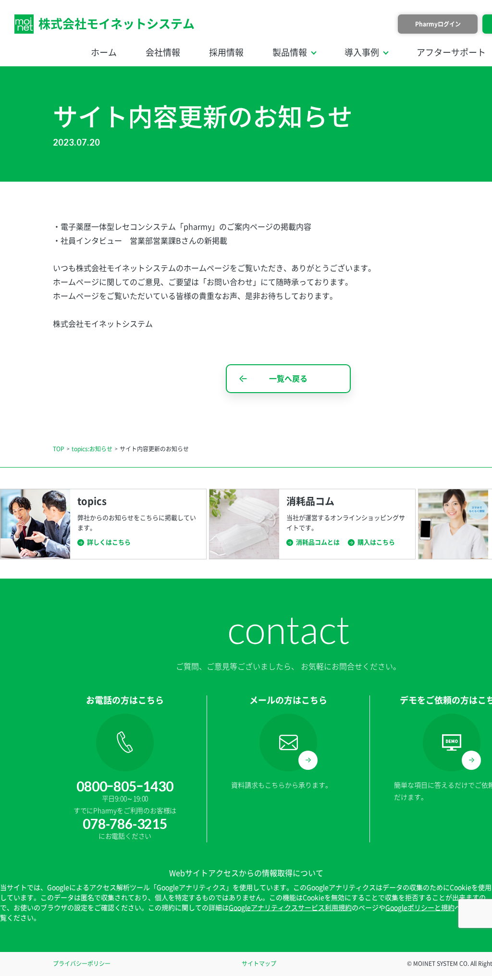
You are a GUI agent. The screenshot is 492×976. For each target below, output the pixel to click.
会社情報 (163, 52)
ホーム (104, 52)
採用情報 (226, 52)
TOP (58, 449)
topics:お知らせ (92, 449)
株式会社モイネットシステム (116, 24)
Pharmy (438, 24)
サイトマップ (259, 963)
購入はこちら (376, 542)
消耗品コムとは (318, 542)
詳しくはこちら (109, 542)
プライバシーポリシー (82, 963)
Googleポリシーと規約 (420, 907)
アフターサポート (451, 52)
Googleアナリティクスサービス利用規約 (290, 907)
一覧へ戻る (288, 379)
